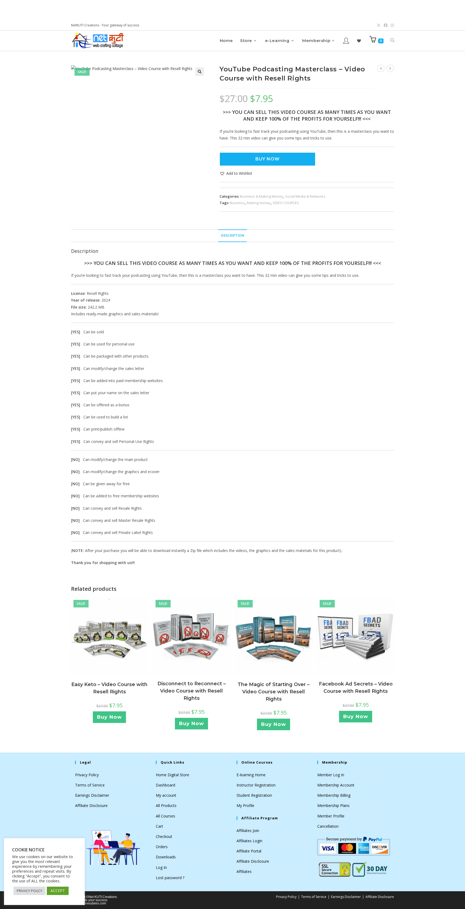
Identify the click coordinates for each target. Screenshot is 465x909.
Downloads (166, 856)
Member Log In (330, 774)
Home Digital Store (172, 774)
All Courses (165, 816)
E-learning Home (251, 774)
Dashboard (165, 785)
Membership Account (335, 785)
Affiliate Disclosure (91, 805)
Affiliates (244, 871)
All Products (166, 805)
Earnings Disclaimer (92, 795)
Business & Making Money (261, 196)
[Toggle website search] (392, 40)
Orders (162, 846)
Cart (159, 826)
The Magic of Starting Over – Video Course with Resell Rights (273, 691)
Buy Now (267, 159)
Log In (161, 867)
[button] (199, 71)
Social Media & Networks (305, 196)
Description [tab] (232, 235)
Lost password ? (170, 877)
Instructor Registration (256, 785)
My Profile (245, 805)
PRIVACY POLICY (29, 890)
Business (237, 202)
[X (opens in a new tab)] (378, 25)
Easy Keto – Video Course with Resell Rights (109, 688)
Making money (259, 202)
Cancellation (328, 826)
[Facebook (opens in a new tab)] (385, 25)
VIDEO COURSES (286, 202)
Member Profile (330, 816)
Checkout (164, 836)
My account (166, 795)
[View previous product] (381, 68)
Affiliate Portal (249, 851)
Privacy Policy (87, 774)
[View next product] (390, 68)
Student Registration (254, 795)
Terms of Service (90, 785)
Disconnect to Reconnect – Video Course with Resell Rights (191, 691)
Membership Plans (333, 805)
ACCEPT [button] (58, 890)
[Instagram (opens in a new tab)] (391, 25)
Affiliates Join (248, 830)
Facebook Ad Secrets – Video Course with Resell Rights (356, 687)
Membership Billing (333, 795)
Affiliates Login (249, 840)
